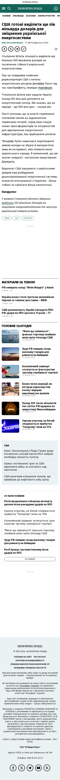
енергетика (27, 218)
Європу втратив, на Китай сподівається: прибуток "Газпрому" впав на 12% (38, 424)
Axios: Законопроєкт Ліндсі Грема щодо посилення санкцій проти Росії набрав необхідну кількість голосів (29, 454)
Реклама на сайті (23, 657)
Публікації (18, 16)
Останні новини (14, 496)
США (16, 218)
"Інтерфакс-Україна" (29, 686)
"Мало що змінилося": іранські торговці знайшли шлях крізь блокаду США (39, 334)
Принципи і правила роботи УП (30, 668)
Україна (7, 218)
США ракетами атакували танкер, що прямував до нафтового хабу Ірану (27, 478)
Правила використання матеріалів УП (30, 664)
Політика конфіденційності (30, 660)
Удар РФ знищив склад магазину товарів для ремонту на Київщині (36, 352)
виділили (8, 203)
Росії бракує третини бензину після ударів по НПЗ (26, 551)
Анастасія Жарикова (12, 43)
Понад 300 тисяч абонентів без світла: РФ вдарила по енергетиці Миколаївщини (39, 406)
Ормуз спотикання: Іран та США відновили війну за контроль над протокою (25, 466)
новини (6, 16)
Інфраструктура (46, 16)
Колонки (31, 16)
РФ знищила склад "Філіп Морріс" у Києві (28, 287)
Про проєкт (40, 657)
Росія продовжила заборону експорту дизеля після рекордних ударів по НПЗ (28, 503)
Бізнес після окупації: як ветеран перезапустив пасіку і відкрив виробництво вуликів (37, 388)
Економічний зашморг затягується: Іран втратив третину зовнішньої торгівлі (40, 369)
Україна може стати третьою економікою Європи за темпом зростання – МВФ (28, 298)
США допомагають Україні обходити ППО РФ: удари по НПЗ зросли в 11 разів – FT (27, 311)
